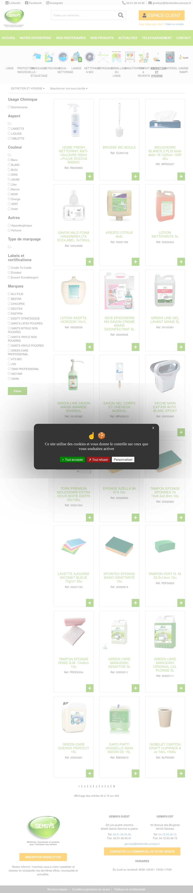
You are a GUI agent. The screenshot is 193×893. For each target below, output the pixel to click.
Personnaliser (123, 459)
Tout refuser (99, 459)
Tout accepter (73, 459)
